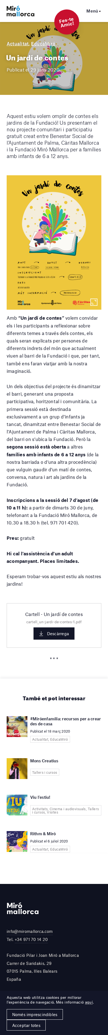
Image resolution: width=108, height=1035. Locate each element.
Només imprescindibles (35, 1014)
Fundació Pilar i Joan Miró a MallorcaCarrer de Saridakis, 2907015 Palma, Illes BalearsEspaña (43, 967)
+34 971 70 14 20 (31, 939)
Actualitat (18, 43)
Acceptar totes (26, 1025)
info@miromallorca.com (30, 931)
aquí (89, 1002)
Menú (92, 10)
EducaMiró (43, 43)
